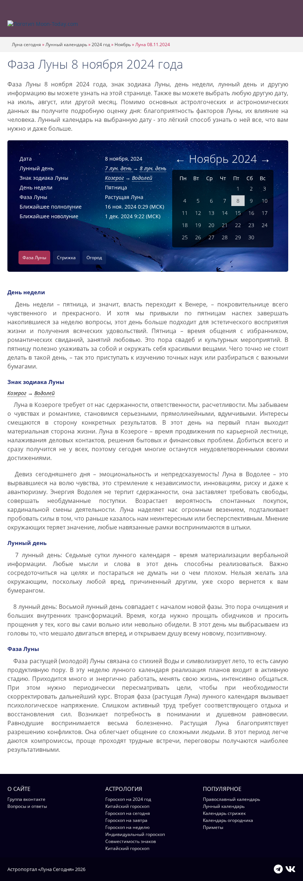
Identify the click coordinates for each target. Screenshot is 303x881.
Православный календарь (231, 799)
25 (185, 237)
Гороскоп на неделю (127, 827)
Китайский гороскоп (127, 806)
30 (251, 237)
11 (185, 212)
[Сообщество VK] (290, 869)
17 (265, 212)
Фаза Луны (34, 257)
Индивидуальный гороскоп (135, 834)
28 (225, 237)
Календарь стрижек (224, 813)
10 (265, 200)
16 (251, 212)
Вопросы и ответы (27, 806)
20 (211, 225)
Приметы (213, 827)
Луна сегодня (26, 44)
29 (238, 237)
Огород (94, 257)
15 (238, 212)
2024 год (101, 44)
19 (198, 225)
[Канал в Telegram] (278, 869)
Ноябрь (123, 44)
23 (251, 225)
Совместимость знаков (130, 841)
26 (198, 237)
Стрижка (66, 257)
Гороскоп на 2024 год (128, 799)
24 (265, 225)
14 (225, 212)
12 (198, 212)
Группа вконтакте (26, 799)
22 (238, 225)
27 (211, 237)
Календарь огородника (228, 820)
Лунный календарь (66, 44)
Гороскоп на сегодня (127, 813)
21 (225, 225)
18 (185, 225)
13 (211, 212)
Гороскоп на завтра (126, 820)
